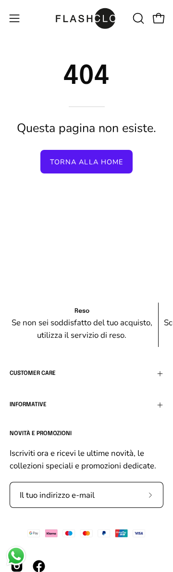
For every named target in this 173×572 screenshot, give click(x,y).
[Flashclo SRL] (87, 18)
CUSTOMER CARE (33, 373)
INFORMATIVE (28, 405)
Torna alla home (86, 162)
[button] (137, 18)
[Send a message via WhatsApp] (16, 556)
